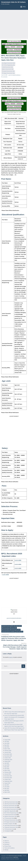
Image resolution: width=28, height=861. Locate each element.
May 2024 (6, 788)
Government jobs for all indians (8, 631)
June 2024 (6, 786)
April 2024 (6, 790)
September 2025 (8, 759)
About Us (6, 840)
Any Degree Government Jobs (8, 63)
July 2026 (6, 741)
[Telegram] (14, 622)
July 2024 (6, 784)
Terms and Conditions (9, 848)
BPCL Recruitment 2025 (16, 625)
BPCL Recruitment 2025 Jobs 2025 (9, 627)
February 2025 (7, 772)
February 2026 (7, 750)
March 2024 (7, 792)
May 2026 (6, 745)
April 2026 (6, 746)
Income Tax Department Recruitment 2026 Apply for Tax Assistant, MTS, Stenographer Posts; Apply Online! (14, 717)
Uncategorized (7, 830)
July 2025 (6, 763)
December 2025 (8, 754)
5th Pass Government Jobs (10, 805)
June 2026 (6, 743)
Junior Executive (19, 631)
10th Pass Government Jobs (10, 802)
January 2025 (7, 774)
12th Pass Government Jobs (10, 803)
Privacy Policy (7, 846)
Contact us (6, 842)
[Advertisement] (14, 24)
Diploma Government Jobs (7, 69)
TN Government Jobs (9, 829)
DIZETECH (16, 857)
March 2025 (7, 770)
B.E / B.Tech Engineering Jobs (8, 65)
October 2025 (7, 757)
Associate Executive (6, 625)
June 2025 (6, 765)
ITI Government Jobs (9, 818)
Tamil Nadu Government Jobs (11, 825)
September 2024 (8, 781)
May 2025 (6, 766)
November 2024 (8, 777)
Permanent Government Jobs (8, 71)
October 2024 (7, 779)
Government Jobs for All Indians (13, 2)
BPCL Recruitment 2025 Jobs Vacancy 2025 (11, 629)
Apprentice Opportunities (10, 811)
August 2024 (7, 783)
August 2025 (7, 761)
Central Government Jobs (7, 67)
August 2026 (7, 739)
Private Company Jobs (9, 823)
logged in (11, 657)
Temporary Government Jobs (11, 827)
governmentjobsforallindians (14, 75)
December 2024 (8, 775)
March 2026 (7, 748)
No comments (4, 76)
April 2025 (6, 768)
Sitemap (6, 849)
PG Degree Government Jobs (8, 73)
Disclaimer (6, 844)
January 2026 (7, 752)
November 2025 (8, 756)
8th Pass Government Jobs (10, 807)
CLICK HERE (18, 560)
